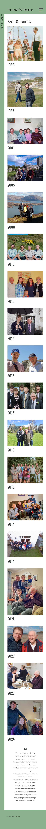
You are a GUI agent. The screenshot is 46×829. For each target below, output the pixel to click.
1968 (10, 64)
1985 (10, 110)
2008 (11, 227)
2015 (10, 338)
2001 (10, 147)
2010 (10, 264)
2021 (10, 618)
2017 (10, 524)
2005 (11, 185)
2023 (11, 656)
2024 (11, 739)
